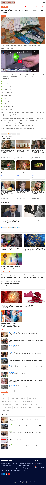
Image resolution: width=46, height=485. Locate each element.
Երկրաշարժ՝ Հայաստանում (15, 439)
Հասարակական (12, 332)
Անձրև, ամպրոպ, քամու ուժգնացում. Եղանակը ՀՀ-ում (22, 386)
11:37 (18, 345)
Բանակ (10, 365)
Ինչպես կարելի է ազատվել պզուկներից (34, 277)
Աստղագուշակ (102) (6, 404)
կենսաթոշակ (8, 136)
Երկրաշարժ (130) (32, 398)
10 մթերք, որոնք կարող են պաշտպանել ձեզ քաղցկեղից (34, 305)
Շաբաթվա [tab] (4, 391)
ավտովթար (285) (14, 398)
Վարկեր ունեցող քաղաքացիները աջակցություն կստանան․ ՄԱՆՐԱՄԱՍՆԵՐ (23, 334)
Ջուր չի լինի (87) (34, 404)
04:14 (15, 352)
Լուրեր (3, 15)
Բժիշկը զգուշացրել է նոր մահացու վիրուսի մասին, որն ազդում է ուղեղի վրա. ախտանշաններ (11, 306)
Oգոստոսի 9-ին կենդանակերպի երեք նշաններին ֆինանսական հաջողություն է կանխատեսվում (34, 249)
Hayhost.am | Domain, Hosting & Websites (25, 482)
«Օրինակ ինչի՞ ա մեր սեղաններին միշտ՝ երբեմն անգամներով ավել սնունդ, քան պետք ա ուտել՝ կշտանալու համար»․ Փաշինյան (25, 446)
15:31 (18, 372)
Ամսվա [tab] (14, 391)
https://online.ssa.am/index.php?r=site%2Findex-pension (17, 123)
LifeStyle (3, 231)
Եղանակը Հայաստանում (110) (29, 401)
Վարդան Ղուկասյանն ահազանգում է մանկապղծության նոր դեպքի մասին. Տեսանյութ (25, 381)
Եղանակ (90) (17, 404)
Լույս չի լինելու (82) (6, 407)
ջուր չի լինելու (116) (6, 401)
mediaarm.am (16, 481)
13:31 (18, 332)
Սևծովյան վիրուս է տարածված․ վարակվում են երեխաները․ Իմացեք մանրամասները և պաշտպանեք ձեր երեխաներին (10, 325)
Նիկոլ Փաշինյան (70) (38, 407)
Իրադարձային (12, 372)
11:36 (15, 358)
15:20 (18, 385)
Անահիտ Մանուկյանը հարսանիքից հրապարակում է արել (10, 248)
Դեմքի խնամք (5, 271)
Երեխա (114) (17, 401)
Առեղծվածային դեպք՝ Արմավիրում (17, 373)
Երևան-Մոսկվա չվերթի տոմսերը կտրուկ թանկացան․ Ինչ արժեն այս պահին (26, 341)
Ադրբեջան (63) (5, 410)
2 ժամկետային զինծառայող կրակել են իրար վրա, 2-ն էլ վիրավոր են (25, 366)
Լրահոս (3, 329)
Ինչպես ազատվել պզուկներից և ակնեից (11, 277)
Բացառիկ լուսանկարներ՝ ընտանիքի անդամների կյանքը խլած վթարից (26, 360)
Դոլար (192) (23, 398)
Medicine (4, 288)
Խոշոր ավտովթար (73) (26, 407)
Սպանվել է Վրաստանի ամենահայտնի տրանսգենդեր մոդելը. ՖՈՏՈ (25, 353)
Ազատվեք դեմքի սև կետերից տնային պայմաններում (10, 284)
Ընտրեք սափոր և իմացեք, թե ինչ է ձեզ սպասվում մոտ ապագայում (10, 267)
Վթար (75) (16, 407)
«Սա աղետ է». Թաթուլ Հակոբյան (9, 220)
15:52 (14, 365)
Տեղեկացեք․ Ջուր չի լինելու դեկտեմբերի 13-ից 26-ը (21, 346)
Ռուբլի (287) (4, 398)
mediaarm (10, 15)
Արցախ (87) (25, 404)
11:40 (18, 338)
